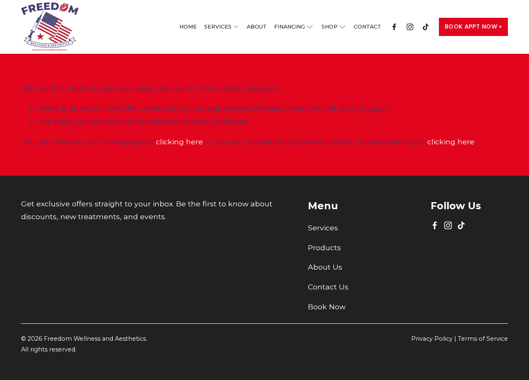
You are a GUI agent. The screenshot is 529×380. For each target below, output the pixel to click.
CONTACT (367, 26)
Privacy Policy (432, 338)
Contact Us (328, 286)
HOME (188, 26)
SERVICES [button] (217, 26)
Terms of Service (483, 338)
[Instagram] (410, 27)
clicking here (179, 141)
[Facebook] (394, 27)
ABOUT (257, 26)
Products (324, 247)
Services (323, 227)
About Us (325, 267)
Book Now (327, 306)
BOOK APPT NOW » (473, 26)
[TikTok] (426, 27)
